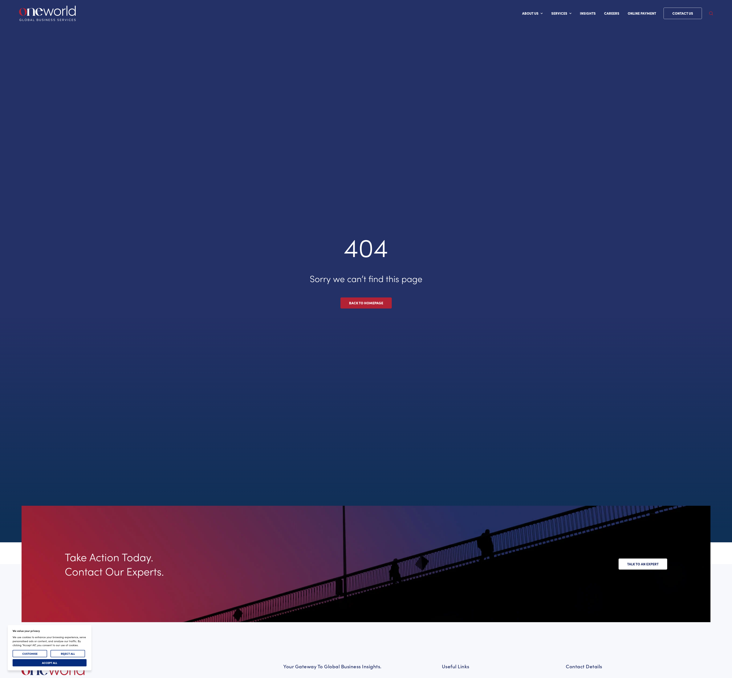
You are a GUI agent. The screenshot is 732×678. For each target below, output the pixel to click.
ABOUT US (530, 13)
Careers (611, 13)
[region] (50, 647)
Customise (30, 654)
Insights (588, 13)
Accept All (49, 663)
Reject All (68, 654)
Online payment (642, 13)
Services (559, 13)
